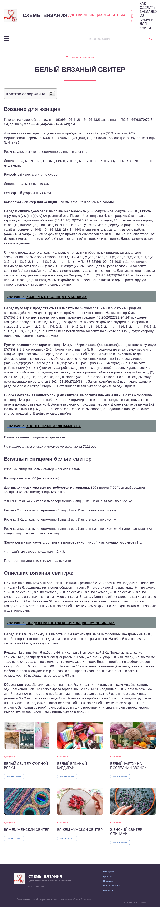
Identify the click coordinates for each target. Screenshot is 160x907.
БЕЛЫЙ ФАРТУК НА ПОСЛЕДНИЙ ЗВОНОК (128, 765)
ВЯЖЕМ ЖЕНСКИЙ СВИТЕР (27, 829)
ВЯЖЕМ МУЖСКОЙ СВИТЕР (80, 829)
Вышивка (108, 890)
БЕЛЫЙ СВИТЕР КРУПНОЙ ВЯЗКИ (26, 765)
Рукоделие (9, 756)
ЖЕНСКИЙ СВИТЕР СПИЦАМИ (126, 831)
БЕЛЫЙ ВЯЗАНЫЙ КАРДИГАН (72, 765)
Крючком (107, 876)
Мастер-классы (111, 885)
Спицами (108, 880)
